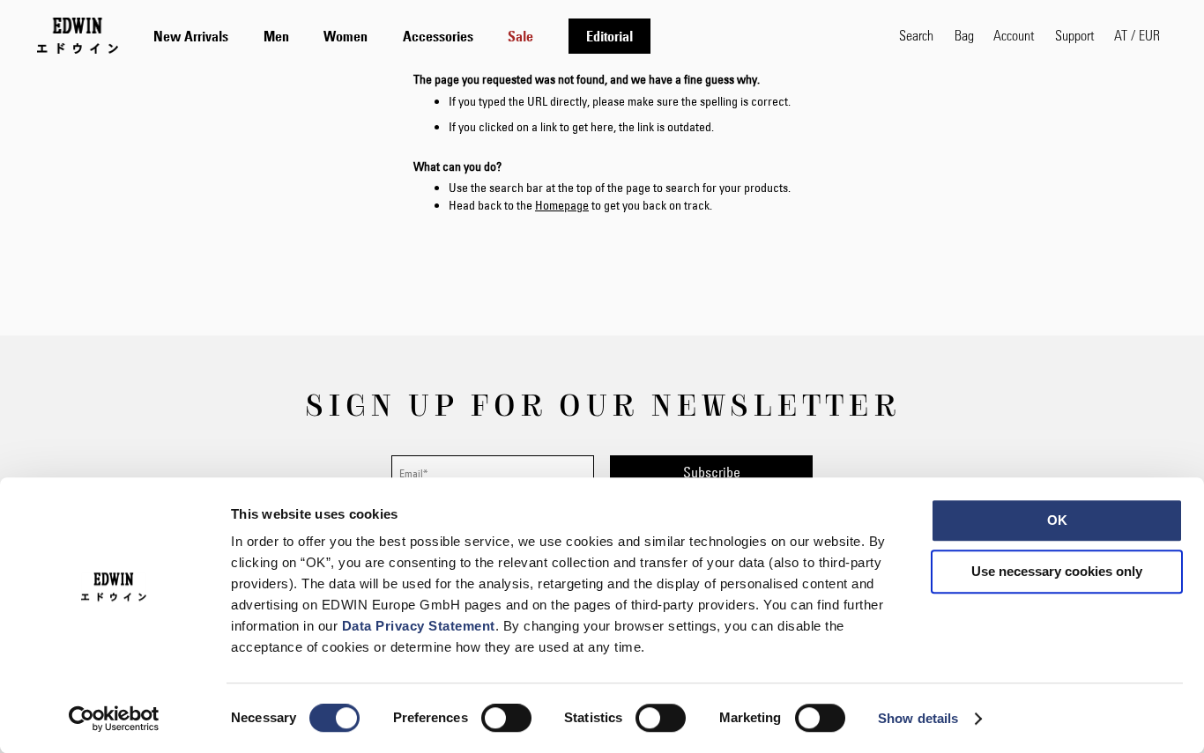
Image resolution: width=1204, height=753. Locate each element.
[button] (1137, 35)
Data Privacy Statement (418, 625)
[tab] (508, 35)
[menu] (402, 35)
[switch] (506, 719)
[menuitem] (190, 36)
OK (1057, 520)
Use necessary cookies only (1056, 571)
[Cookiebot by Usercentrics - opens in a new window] (114, 718)
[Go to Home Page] (77, 35)
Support (1074, 34)
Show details (918, 718)
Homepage (562, 205)
